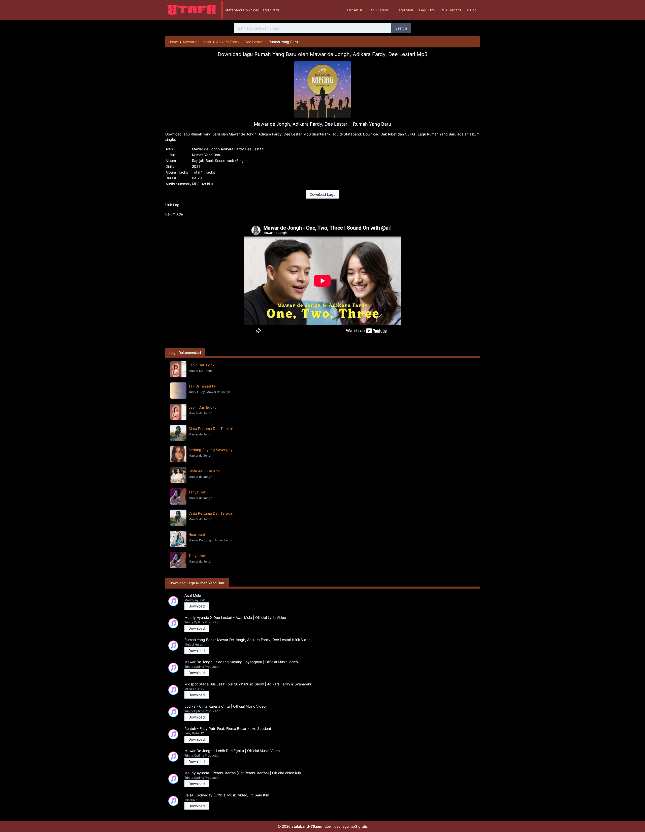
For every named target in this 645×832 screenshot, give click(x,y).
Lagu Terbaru (379, 10)
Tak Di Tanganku (202, 386)
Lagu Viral (405, 10)
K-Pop (472, 10)
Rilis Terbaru (451, 10)
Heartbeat (196, 534)
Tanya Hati (197, 492)
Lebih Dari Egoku (202, 365)
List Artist (354, 10)
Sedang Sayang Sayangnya (211, 450)
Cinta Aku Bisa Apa (204, 471)
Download (196, 606)
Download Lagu (322, 194)
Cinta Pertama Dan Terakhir (211, 428)
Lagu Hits (427, 10)
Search (401, 28)
